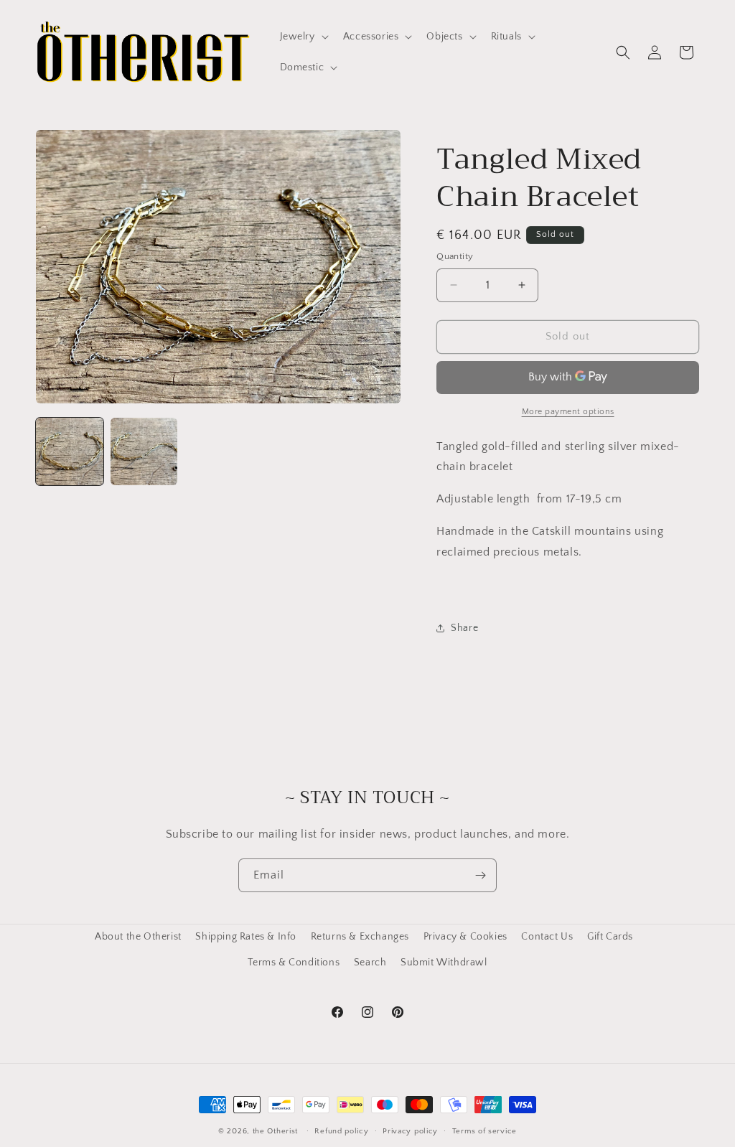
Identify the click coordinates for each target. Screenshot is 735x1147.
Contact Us (547, 936)
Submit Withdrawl (444, 962)
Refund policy (341, 1131)
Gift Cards (610, 936)
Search (370, 962)
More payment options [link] (568, 411)
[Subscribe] (480, 875)
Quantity (454, 256)
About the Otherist (138, 936)
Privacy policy (410, 1131)
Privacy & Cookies (465, 936)
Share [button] (464, 628)
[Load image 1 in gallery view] (69, 451)
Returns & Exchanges (360, 936)
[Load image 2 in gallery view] (144, 451)
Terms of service (484, 1131)
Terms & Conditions (294, 962)
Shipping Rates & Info (245, 936)
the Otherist (275, 1131)
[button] (302, 37)
